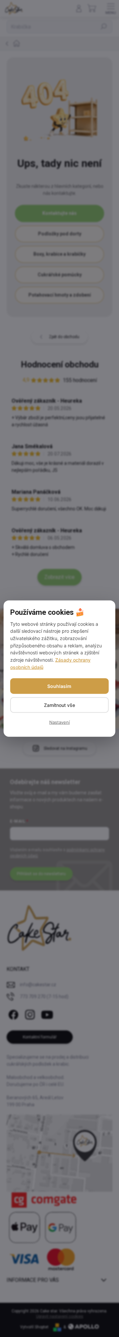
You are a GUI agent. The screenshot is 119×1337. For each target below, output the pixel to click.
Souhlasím (59, 686)
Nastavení (59, 722)
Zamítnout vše (59, 705)
